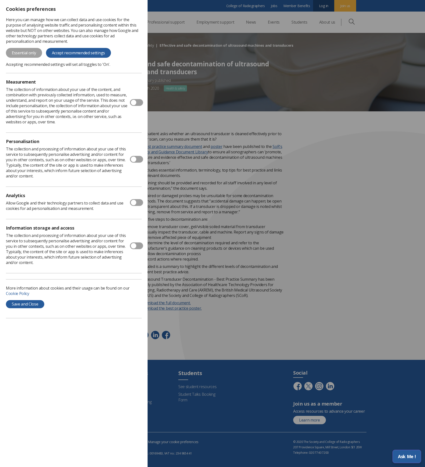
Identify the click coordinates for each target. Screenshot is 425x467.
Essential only (24, 53)
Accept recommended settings (78, 53)
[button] (407, 456)
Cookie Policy (17, 293)
